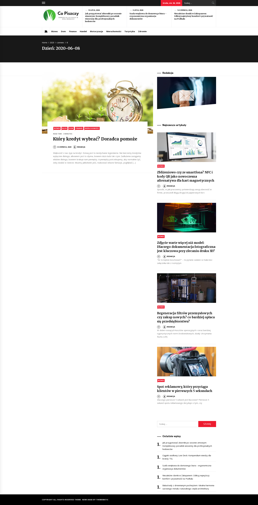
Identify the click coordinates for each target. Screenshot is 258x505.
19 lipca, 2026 (94, 10)
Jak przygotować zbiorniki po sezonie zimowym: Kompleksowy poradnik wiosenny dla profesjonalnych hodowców (103, 17)
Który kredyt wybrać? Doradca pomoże (95, 139)
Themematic (102, 500)
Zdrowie (142, 31)
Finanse (73, 31)
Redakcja (81, 147)
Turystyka (129, 31)
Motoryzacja (96, 31)
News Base (87, 500)
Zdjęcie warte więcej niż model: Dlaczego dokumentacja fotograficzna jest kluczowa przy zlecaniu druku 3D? (186, 247)
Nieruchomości (113, 31)
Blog (64, 128)
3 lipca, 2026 (138, 10)
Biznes (54, 31)
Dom (63, 31)
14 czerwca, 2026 (184, 10)
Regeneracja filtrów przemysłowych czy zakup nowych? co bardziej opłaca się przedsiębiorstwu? (186, 317)
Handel (83, 31)
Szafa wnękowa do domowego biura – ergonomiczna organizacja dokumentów (148, 16)
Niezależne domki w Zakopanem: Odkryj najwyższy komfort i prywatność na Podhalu (193, 16)
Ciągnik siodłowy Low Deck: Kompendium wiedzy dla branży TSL (186, 457)
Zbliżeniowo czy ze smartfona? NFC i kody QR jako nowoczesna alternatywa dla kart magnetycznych (185, 176)
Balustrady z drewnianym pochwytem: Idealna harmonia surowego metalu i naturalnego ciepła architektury (188, 487)
